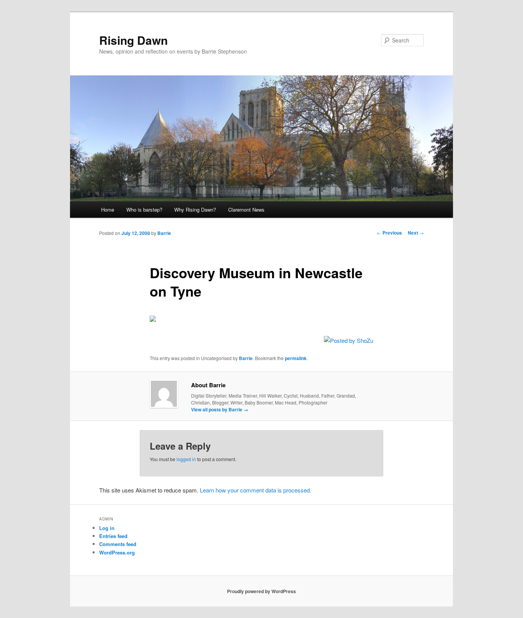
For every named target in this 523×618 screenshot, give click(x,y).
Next (416, 232)
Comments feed (117, 544)
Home (107, 209)
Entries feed (113, 536)
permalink (296, 358)
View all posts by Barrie (219, 409)
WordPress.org (117, 552)
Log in (106, 528)
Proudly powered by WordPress (261, 591)
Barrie (164, 233)
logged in (186, 459)
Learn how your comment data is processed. (255, 490)
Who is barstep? (144, 209)
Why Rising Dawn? (195, 209)
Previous (389, 232)
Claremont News (246, 209)
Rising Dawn (133, 40)
